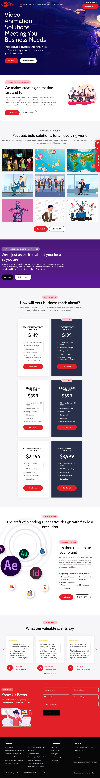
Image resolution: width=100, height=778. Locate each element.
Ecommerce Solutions (12, 757)
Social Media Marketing (35, 763)
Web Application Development (15, 760)
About (25, 4)
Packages (47, 4)
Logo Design (9, 747)
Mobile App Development (36, 747)
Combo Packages (57, 4)
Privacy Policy (90, 773)
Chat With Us (12, 113)
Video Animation (33, 754)
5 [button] (53, 673)
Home (20, 4)
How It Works (55, 750)
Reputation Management (36, 766)
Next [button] (96, 648)
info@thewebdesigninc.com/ (84, 747)
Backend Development (12, 763)
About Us (54, 747)
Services (31, 4)
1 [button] (44, 673)
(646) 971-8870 (91, 2)
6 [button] (55, 673)
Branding (31, 750)
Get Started (11, 61)
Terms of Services (79, 773)
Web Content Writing (35, 760)
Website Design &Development (15, 750)
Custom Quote (90, 6)
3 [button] (48, 673)
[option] (50, 37)
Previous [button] (3, 648)
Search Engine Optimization (37, 757)
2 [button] (46, 673)
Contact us (54, 760)
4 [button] (51, 673)
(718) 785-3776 (57, 229)
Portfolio (40, 4)
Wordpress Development (13, 754)
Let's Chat (7, 277)
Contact (20, 6)
